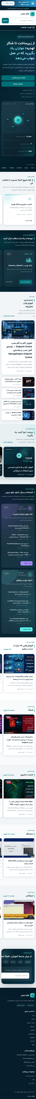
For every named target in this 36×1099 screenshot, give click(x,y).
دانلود (20, 962)
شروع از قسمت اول (25, 282)
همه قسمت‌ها (9, 282)
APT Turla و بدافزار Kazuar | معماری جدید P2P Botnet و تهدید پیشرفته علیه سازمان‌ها (12, 381)
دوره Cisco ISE (30, 1066)
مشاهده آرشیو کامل (9, 316)
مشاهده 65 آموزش (8, 775)
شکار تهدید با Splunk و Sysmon (26, 1055)
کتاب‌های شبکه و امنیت (22, 514)
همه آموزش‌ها (7, 649)
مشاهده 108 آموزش (8, 896)
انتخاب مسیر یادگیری (18, 78)
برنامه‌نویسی (31, 1034)
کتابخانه (32, 1041)
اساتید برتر (32, 1083)
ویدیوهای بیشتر (7, 442)
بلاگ (33, 1080)
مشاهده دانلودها (26, 629)
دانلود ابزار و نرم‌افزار (24, 580)
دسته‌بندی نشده (30, 1076)
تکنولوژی (28, 962)
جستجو (5, 20)
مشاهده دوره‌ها (18, 84)
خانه (33, 1015)
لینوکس (32, 1030)
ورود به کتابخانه (26, 563)
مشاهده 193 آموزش (9, 834)
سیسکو (13, 962)
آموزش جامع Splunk (29, 1062)
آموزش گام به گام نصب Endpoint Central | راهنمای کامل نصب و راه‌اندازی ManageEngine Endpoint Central (19, 350)
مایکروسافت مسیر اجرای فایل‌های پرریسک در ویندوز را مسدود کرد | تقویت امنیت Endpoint (20, 740)
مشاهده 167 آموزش (9, 710)
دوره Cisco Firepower (29, 1058)
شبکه (5, 962)
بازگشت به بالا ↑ (31, 1096)
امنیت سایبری (31, 1023)
